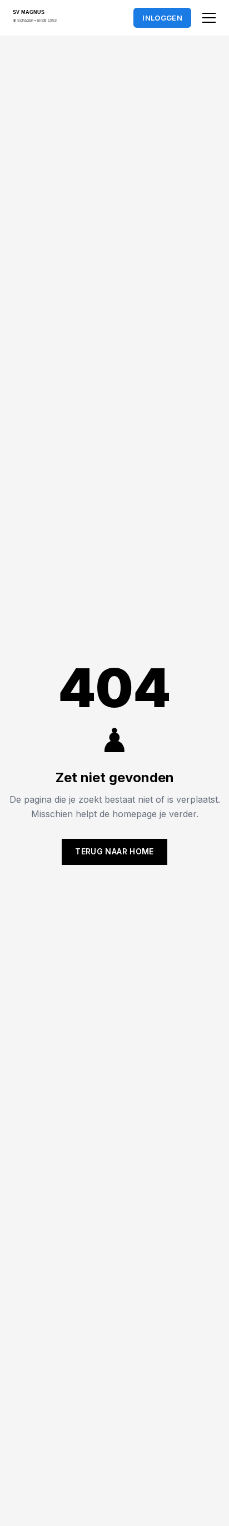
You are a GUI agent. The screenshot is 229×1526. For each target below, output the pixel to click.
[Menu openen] (209, 17)
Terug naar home (114, 851)
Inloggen (162, 17)
